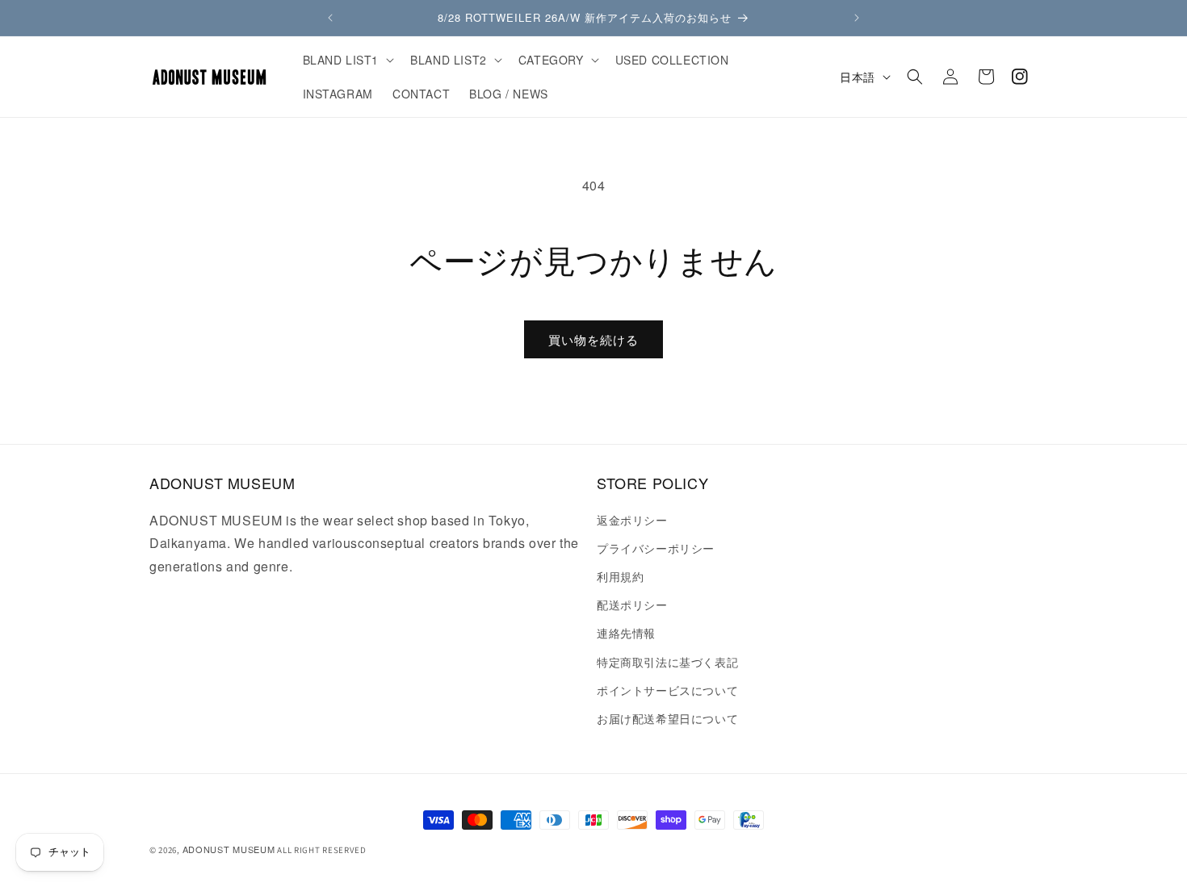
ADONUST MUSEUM (228, 849)
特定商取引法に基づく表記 (667, 662)
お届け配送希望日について (667, 718)
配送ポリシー (632, 604)
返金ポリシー (632, 520)
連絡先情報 (626, 633)
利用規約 (620, 576)
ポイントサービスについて (667, 690)
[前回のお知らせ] (330, 18)
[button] (347, 60)
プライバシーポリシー (656, 548)
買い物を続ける (593, 339)
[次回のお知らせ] (857, 18)
